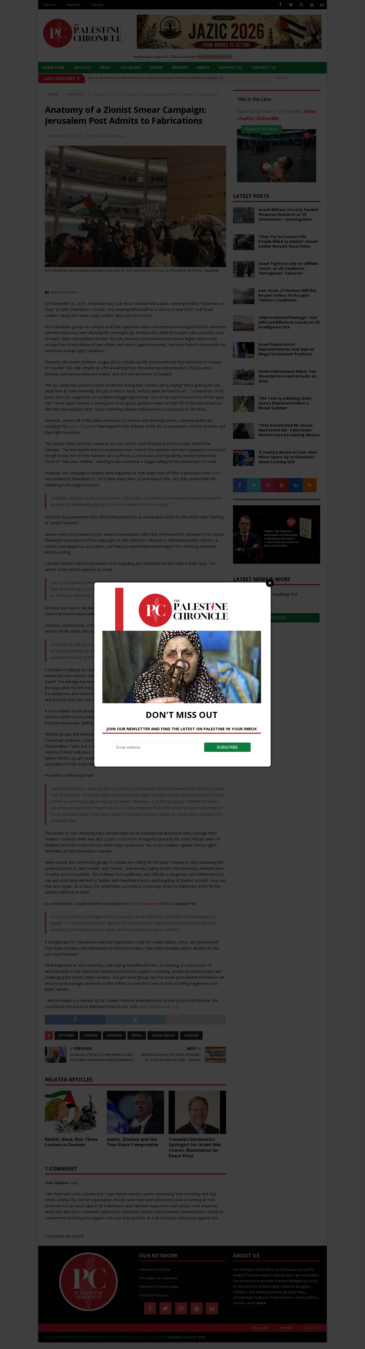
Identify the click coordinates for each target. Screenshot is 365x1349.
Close (270, 583)
